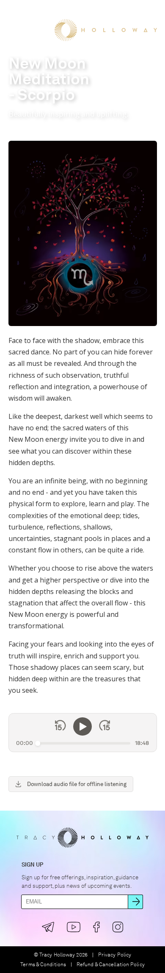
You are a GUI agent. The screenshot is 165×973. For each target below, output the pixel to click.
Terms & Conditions (43, 964)
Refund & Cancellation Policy (111, 964)
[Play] (82, 726)
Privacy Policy (114, 955)
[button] (14, 12)
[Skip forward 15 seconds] (104, 726)
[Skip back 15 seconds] (60, 726)
